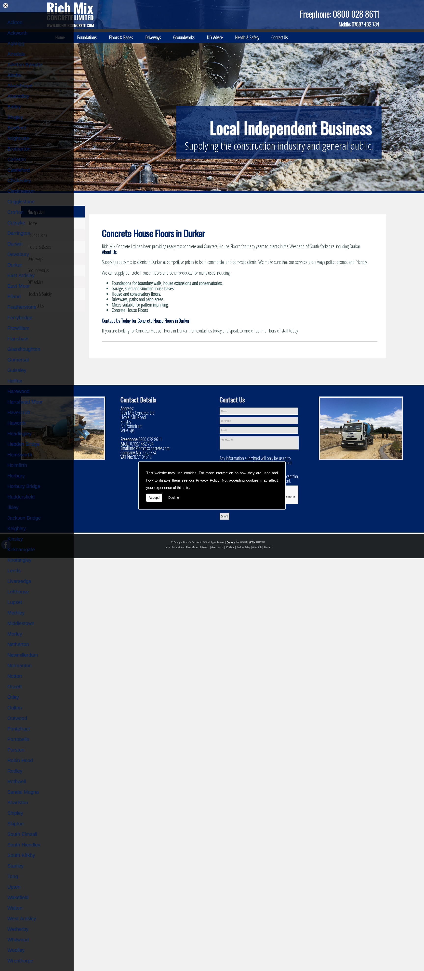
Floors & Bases (121, 37)
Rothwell (16, 781)
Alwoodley (18, 96)
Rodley (14, 771)
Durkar (14, 265)
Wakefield (17, 897)
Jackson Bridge (24, 518)
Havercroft (18, 412)
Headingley (19, 433)
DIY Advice (215, 37)
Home (167, 547)
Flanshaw (17, 338)
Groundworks (184, 37)
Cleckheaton (20, 191)
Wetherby (17, 929)
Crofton (15, 212)
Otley (13, 697)
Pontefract (18, 728)
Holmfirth (17, 465)
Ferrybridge (19, 317)
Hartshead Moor (25, 402)
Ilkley (12, 507)
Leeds (14, 570)
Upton (13, 887)
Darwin (14, 243)
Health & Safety (247, 37)
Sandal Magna (23, 792)
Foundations (87, 37)
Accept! (154, 497)
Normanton (19, 665)
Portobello (18, 739)
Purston (15, 750)
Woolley (16, 950)
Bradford (16, 127)
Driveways (153, 37)
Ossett (14, 686)
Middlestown (20, 623)
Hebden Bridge (23, 444)
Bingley (15, 117)
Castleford (18, 170)
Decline (173, 497)
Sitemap (267, 547)
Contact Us (279, 37)
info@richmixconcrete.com (149, 448)
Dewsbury (18, 254)
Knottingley (19, 560)
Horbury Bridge (23, 486)
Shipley (15, 813)
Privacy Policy (207, 480)
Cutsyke (16, 222)
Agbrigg (15, 43)
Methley (16, 612)
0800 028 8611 (356, 13)
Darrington (18, 233)
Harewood (18, 391)
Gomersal (18, 359)
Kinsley (15, 539)
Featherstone (21, 307)
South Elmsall (22, 834)
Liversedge (19, 581)
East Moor (18, 286)
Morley (14, 634)
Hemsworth (19, 454)
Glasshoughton (23, 349)
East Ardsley (21, 275)
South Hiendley (23, 844)
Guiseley (16, 370)
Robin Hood (20, 760)
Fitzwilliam (18, 328)
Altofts (14, 75)
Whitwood (18, 939)
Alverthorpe (19, 85)
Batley (14, 106)
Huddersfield (21, 496)
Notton (14, 676)
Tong (12, 876)
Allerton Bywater (25, 64)
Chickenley (19, 180)
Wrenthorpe (20, 960)
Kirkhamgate (21, 549)
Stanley (15, 866)
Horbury (16, 475)
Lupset (14, 602)
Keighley (16, 528)
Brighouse (18, 138)
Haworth (16, 423)
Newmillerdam (22, 655)
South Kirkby (21, 855)
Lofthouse (18, 591)
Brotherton (18, 149)
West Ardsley (21, 918)
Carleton (16, 159)
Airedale (16, 54)
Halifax (14, 380)
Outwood (17, 718)
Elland (14, 296)
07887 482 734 (365, 24)
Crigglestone (21, 201)
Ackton (14, 22)
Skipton (15, 823)
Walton (14, 908)
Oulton (14, 707)
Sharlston (17, 802)
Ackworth (17, 33)
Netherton (18, 644)
